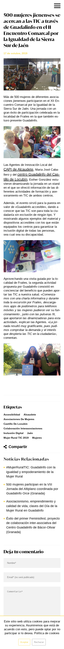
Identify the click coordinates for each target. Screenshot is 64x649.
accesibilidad (12, 414)
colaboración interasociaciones (23, 428)
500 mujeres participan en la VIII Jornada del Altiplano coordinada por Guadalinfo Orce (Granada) (32, 489)
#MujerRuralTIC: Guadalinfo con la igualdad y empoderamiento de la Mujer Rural (30, 472)
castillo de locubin (16, 423)
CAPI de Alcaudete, (19, 169)
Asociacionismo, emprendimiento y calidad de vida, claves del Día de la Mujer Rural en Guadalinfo (31, 506)
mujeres (37, 437)
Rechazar (39, 642)
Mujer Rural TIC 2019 (16, 437)
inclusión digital (13, 433)
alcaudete (30, 414)
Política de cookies (46, 633)
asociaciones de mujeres (19, 419)
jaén (30, 433)
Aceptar (24, 642)
